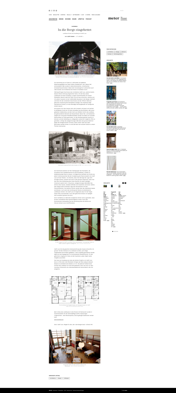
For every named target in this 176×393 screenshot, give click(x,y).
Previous (52, 147)
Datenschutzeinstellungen (78, 390)
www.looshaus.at (58, 319)
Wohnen (68, 19)
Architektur (53, 19)
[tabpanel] (74, 147)
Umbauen (66, 378)
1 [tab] (74, 162)
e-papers (87, 14)
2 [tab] (75, 162)
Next (97, 147)
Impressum (55, 390)
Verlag (50, 390)
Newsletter (56, 14)
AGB (65, 390)
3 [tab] (76, 238)
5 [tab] (117, 231)
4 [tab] (116, 231)
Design (61, 19)
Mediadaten (60, 390)
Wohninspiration (118, 54)
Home (50, 14)
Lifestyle (81, 19)
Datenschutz (69, 390)
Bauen (74, 19)
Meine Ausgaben (96, 14)
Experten (63, 14)
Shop (82, 14)
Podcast (89, 19)
